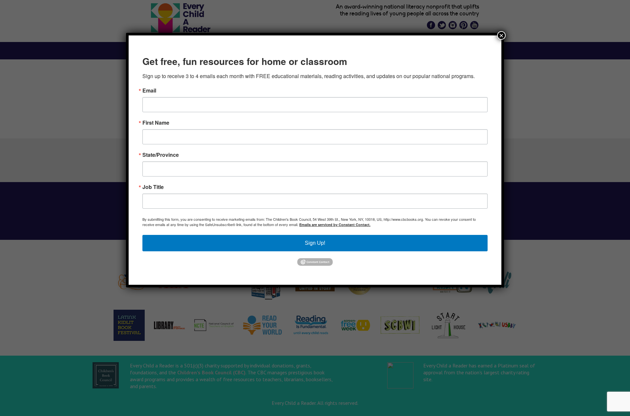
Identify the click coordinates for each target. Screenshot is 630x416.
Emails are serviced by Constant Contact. (334, 224)
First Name (155, 122)
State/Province (160, 154)
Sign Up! (315, 243)
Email (149, 90)
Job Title (153, 187)
